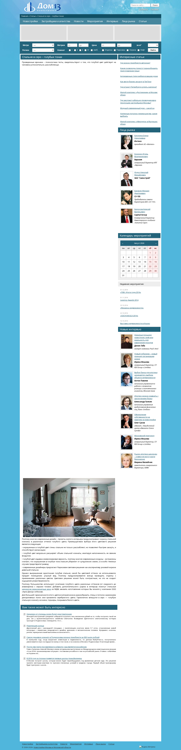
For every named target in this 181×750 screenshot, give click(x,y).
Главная (24, 16)
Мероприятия (95, 21)
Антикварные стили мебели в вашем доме (139, 76)
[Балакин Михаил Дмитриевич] (126, 197)
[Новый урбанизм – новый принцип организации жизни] (126, 360)
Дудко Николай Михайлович (141, 173)
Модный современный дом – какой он (137, 108)
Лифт (142, 50)
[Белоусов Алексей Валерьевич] (126, 216)
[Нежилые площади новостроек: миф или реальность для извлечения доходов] (126, 342)
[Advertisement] (43, 33)
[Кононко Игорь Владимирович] (126, 161)
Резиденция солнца (35, 625)
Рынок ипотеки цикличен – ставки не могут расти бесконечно (145, 456)
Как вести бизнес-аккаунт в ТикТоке (135, 81)
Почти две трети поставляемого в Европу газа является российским (57, 646)
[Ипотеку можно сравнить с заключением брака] (126, 403)
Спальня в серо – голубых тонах (42, 57)
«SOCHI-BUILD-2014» (129, 315)
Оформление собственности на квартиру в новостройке (145, 417)
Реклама (154, 9)
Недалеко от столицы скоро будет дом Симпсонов (49, 614)
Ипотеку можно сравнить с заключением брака (146, 397)
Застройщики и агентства (56, 21)
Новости (78, 21)
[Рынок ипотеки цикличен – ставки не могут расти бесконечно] (126, 461)
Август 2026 (139, 243)
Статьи (33, 16)
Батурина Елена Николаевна (141, 136)
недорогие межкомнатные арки (36, 589)
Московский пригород (144, 435)
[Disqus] (69, 705)
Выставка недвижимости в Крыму (135, 323)
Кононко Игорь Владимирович (141, 155)
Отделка (108, 50)
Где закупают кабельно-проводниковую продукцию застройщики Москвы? (138, 101)
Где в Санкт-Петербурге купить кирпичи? (138, 87)
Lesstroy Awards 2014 (129, 300)
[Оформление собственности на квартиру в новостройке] (126, 421)
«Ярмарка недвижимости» (132, 308)
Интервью (112, 21)
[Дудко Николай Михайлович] (126, 179)
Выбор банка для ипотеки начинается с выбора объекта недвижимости (145, 375)
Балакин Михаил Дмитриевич (141, 192)
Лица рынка (128, 21)
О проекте (143, 9)
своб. (95, 50)
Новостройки (30, 21)
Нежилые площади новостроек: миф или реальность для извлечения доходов (143, 339)
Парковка (120, 50)
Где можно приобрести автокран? (135, 63)
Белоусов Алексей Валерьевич (142, 210)
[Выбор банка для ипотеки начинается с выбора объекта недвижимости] (126, 379)
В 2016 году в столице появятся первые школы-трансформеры (54, 658)
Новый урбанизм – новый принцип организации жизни (145, 356)
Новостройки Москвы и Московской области (52, 747)
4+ (88, 50)
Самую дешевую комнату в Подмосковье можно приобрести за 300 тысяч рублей (63, 637)
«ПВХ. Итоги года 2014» (130, 292)
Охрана (132, 50)
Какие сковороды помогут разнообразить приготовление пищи (139, 69)
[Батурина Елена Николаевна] (126, 142)
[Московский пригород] (126, 442)
